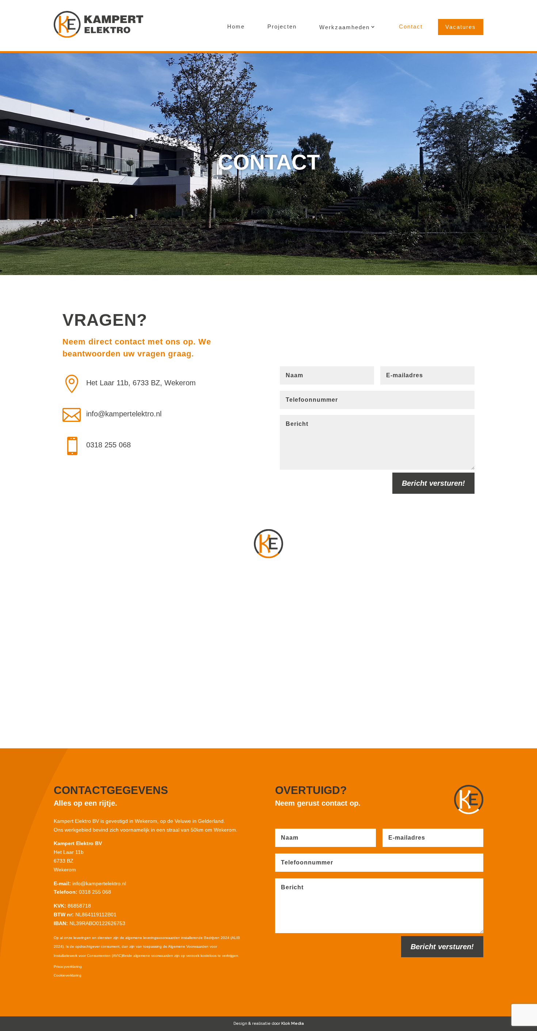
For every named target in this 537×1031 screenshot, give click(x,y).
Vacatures (460, 27)
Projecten (282, 26)
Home (236, 26)
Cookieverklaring (67, 975)
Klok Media (292, 1023)
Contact (411, 26)
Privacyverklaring (68, 967)
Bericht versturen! (433, 483)
